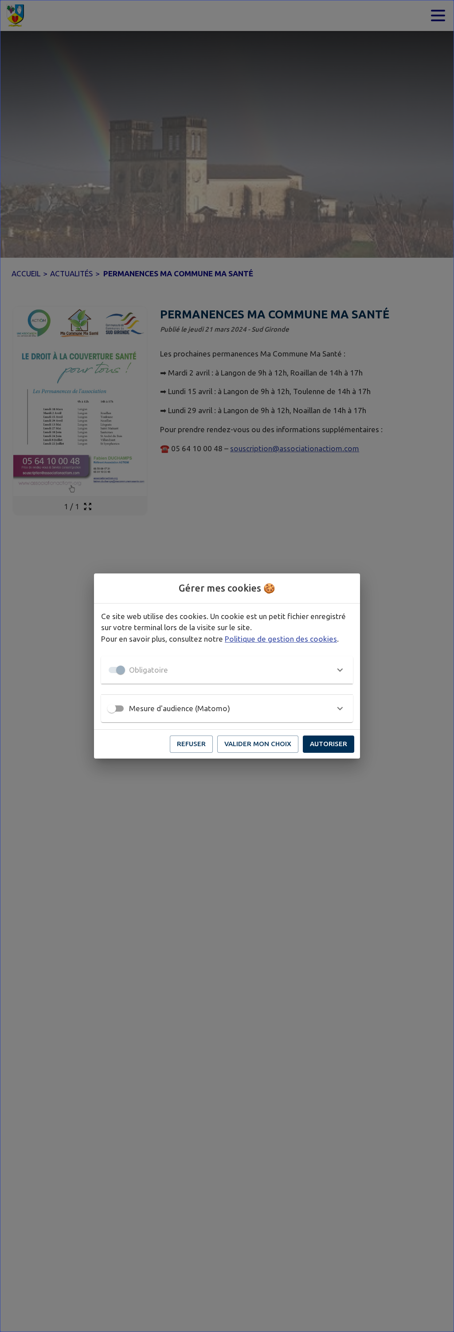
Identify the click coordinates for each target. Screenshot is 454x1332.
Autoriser (328, 743)
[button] (227, 670)
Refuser (191, 743)
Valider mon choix (257, 743)
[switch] (111, 708)
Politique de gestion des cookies (281, 639)
